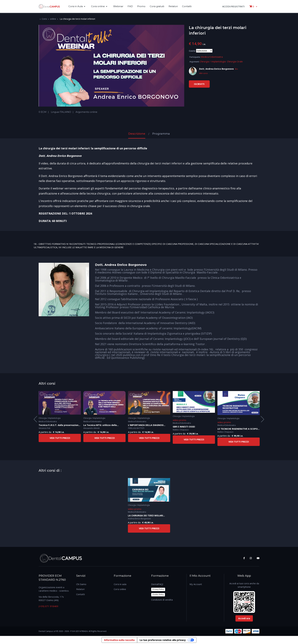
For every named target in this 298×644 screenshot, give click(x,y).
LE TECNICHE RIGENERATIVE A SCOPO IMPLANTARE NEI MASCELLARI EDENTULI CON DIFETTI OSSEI (237, 429)
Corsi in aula (120, 584)
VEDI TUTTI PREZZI (60, 437)
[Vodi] (49, 6)
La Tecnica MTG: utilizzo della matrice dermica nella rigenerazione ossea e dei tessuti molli (103, 425)
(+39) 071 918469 (48, 606)
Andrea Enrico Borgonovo (139, 518)
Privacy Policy (158, 589)
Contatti (187, 6)
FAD (130, 6)
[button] (253, 6)
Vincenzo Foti (44, 428)
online (53, 18)
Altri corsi (203, 73)
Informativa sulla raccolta (119, 640)
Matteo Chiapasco (181, 429)
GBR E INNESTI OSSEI (184, 426)
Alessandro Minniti (91, 428)
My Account (196, 584)
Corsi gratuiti (157, 6)
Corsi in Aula (75, 6)
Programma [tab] (161, 133)
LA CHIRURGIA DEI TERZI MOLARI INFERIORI (145, 515)
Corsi (44, 18)
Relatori (173, 6)
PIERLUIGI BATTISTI (136, 428)
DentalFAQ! (157, 584)
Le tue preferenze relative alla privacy (163, 640)
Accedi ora (244, 618)
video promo (179, 420)
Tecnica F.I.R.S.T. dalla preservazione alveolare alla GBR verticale (59, 425)
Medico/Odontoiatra (212, 56)
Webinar (118, 6)
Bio (236, 69)
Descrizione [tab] (136, 133)
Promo (141, 6)
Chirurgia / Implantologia (213, 61)
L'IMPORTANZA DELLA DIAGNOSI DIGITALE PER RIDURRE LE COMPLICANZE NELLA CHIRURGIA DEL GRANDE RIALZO (148, 425)
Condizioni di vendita (162, 599)
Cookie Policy (158, 594)
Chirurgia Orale (235, 61)
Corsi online (98, 6)
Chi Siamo (81, 584)
